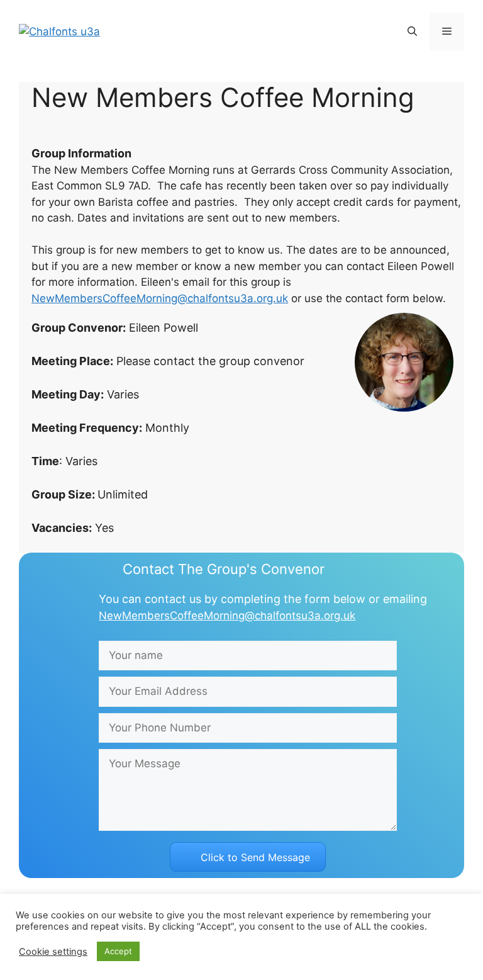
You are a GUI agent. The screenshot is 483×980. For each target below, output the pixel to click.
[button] (412, 31)
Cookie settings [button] (53, 951)
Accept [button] (118, 951)
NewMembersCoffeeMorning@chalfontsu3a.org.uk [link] (159, 298)
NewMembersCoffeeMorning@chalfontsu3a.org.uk (227, 615)
